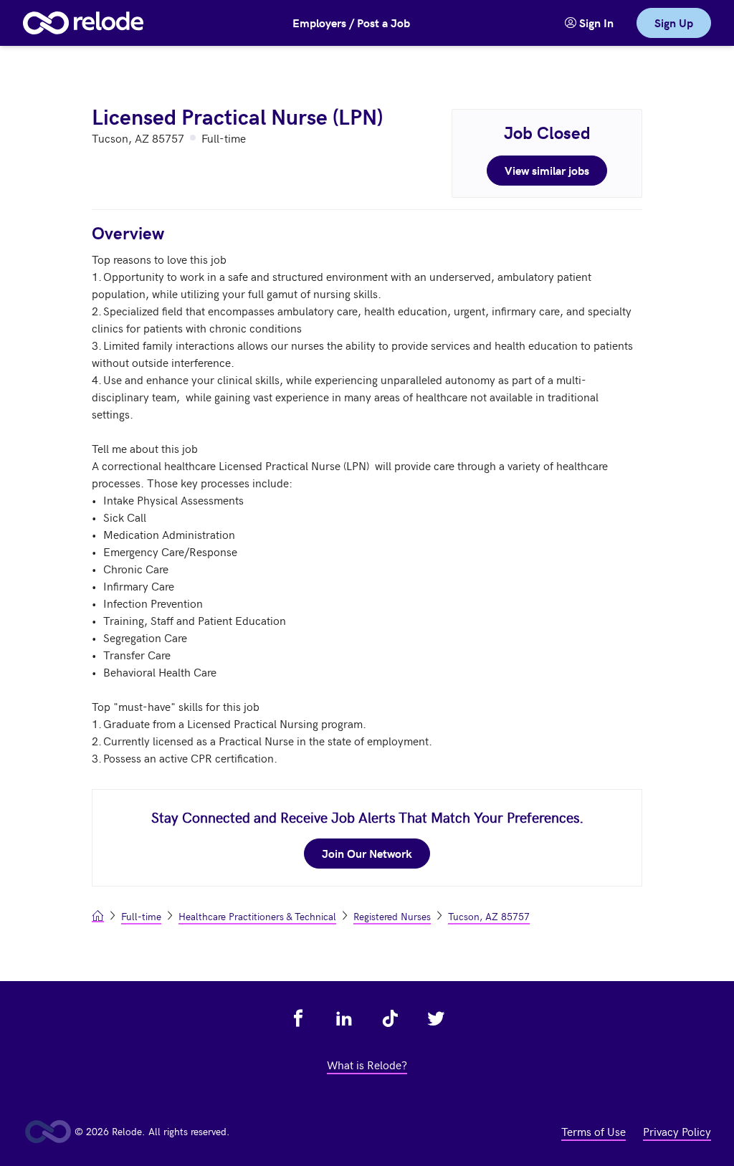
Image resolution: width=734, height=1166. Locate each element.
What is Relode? (367, 1064)
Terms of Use (593, 1131)
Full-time (141, 916)
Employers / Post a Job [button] (351, 22)
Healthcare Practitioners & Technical (257, 916)
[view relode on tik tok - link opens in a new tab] (390, 1018)
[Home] (83, 22)
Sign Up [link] (673, 22)
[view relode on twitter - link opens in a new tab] (435, 1018)
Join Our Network (367, 853)
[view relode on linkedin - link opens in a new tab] (344, 1018)
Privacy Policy (677, 1131)
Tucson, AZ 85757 (489, 916)
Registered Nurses (392, 916)
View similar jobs (547, 170)
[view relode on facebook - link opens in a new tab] (298, 1018)
